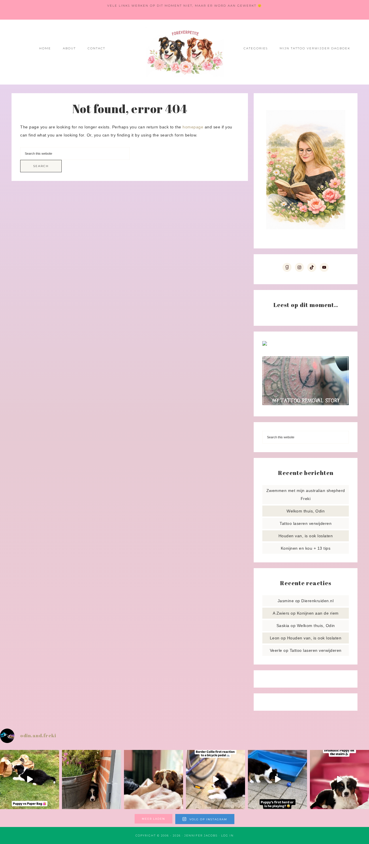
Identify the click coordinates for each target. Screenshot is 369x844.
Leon (275, 638)
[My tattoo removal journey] (305, 403)
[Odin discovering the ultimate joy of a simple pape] (29, 779)
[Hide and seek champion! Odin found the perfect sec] (91, 779)
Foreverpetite (184, 52)
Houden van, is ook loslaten (305, 536)
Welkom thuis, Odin (306, 511)
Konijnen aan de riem (318, 613)
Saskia (282, 625)
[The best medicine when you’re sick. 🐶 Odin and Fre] (153, 779)
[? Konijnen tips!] (264, 344)
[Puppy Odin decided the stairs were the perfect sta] (339, 779)
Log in (227, 835)
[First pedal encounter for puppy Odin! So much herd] (215, 779)
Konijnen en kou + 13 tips (306, 548)
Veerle (276, 650)
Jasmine (286, 600)
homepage (192, 127)
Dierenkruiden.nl (317, 600)
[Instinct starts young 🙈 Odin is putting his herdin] (277, 779)
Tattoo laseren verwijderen (306, 523)
